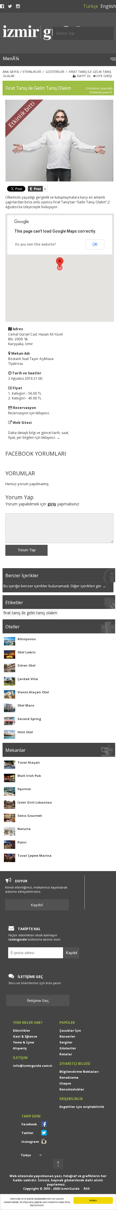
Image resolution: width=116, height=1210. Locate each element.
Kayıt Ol (83, 76)
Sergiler (65, 1042)
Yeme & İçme (23, 1042)
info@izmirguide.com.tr (32, 1065)
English (108, 6)
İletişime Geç (40, 1000)
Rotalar (65, 1054)
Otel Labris (26, 652)
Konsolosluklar (71, 1089)
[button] (60, 262)
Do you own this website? (35, 244)
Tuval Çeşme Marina (34, 855)
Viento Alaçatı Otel (33, 692)
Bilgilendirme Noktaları (79, 1071)
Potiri (21, 842)
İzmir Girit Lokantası (34, 802)
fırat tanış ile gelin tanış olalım (30, 612)
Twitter (27, 1133)
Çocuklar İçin (70, 1030)
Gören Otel (26, 665)
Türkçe (90, 6)
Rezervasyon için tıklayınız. (29, 413)
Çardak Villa (27, 679)
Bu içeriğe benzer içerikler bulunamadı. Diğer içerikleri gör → (54, 585)
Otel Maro (25, 705)
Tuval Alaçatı (28, 762)
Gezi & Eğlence (25, 1036)
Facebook (29, 1124)
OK (94, 244)
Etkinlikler (21, 1030)
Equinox (24, 789)
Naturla (24, 829)
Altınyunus (26, 639)
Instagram (30, 1141)
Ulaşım (65, 1083)
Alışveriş (19, 1048)
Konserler (67, 1036)
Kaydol (37, 904)
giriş (51, 504)
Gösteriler (67, 1048)
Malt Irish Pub (29, 775)
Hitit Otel (25, 732)
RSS (87, 1188)
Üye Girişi (104, 76)
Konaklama (69, 1077)
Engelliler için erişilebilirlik (81, 1107)
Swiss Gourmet (29, 815)
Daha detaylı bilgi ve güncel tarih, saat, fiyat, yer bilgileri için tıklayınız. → (38, 435)
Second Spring (29, 719)
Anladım (93, 1200)
